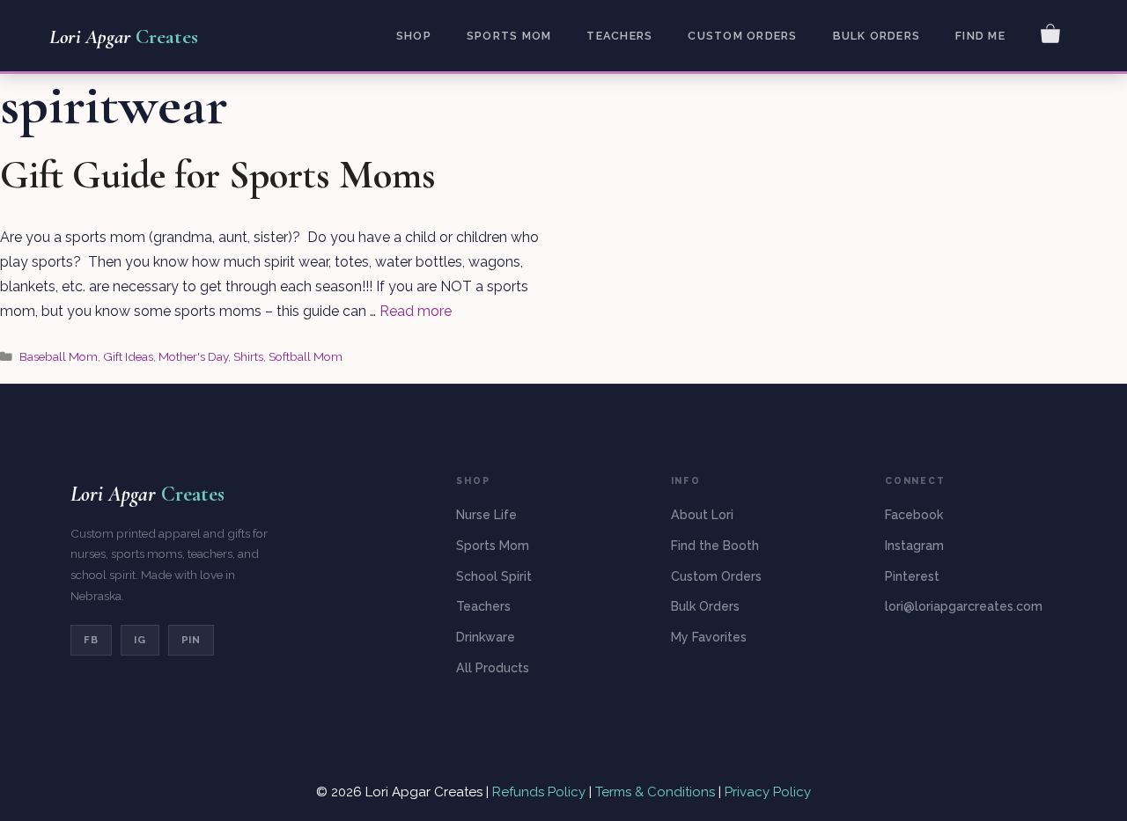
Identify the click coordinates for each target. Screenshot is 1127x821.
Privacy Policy (768, 792)
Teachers (619, 35)
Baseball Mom (58, 356)
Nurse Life (486, 515)
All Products (492, 668)
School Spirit (494, 576)
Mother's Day (193, 356)
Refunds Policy (540, 792)
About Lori (702, 515)
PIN (191, 640)
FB (91, 640)
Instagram (914, 546)
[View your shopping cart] (1050, 32)
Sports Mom (509, 35)
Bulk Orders (877, 35)
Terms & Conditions (655, 792)
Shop (413, 35)
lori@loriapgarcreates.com (963, 606)
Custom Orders (742, 35)
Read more (415, 311)
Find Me (980, 35)
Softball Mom (306, 356)
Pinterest (912, 576)
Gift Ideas (128, 356)
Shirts (248, 356)
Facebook (914, 515)
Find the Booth (715, 546)
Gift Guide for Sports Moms (218, 175)
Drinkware (485, 637)
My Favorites (709, 637)
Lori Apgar (123, 37)
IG (140, 640)
